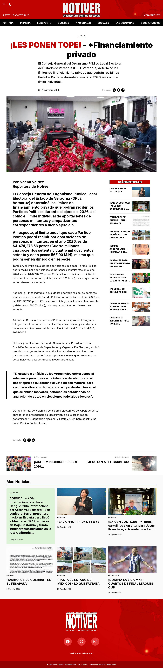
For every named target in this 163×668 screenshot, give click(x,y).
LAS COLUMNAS (125, 22)
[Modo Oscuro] (10, 4)
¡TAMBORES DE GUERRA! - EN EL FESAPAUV (118, 220)
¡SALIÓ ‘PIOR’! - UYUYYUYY (78, 522)
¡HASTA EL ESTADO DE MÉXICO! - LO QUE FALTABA (120, 234)
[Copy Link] (123, 90)
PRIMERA (25, 22)
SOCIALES (103, 22)
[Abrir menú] (4, 4)
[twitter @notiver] (81, 642)
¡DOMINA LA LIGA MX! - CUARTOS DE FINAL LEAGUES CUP (130, 583)
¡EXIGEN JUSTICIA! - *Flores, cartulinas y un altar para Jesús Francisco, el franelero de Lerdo (131, 525)
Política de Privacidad (81, 653)
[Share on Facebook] (118, 90)
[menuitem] (81, 653)
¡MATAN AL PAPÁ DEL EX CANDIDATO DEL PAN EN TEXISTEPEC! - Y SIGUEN (120, 266)
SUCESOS (63, 22)
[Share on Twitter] (114, 90)
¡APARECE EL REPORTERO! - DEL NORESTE (119, 320)
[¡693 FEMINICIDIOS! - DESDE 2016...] (18, 463)
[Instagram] (95, 642)
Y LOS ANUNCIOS (150, 22)
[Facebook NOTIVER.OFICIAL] (68, 642)
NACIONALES (83, 22)
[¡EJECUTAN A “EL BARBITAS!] (144, 463)
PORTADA (8, 22)
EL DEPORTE (44, 22)
